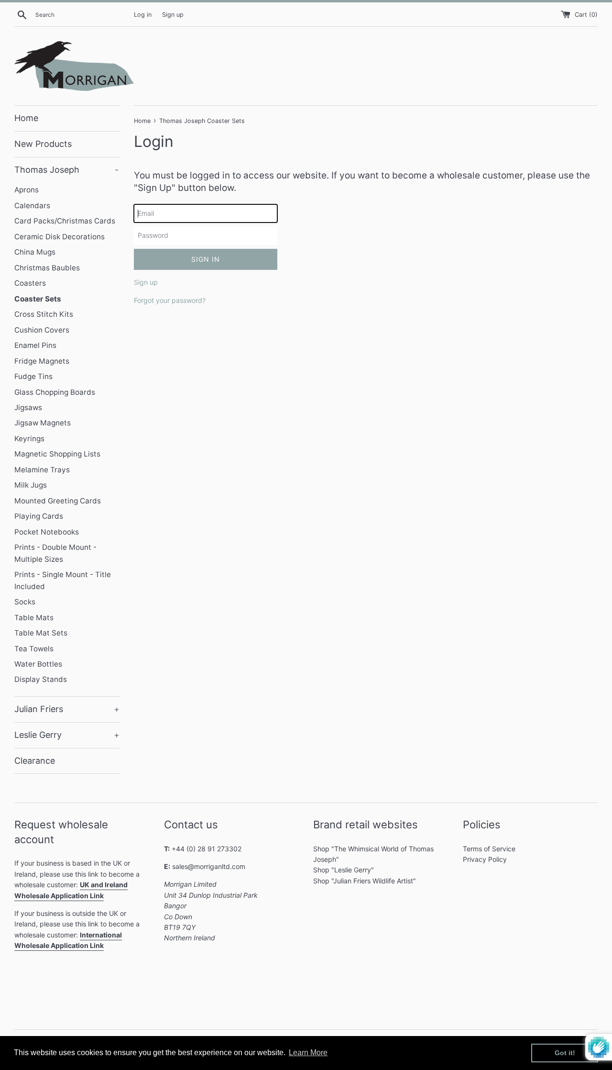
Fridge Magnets (41, 361)
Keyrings (29, 438)
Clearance (34, 761)
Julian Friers (67, 709)
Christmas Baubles (47, 267)
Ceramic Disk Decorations (59, 236)
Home (26, 118)
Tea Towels (34, 648)
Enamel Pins (35, 345)
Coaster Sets (37, 298)
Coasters (30, 283)
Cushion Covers (41, 329)
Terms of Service (489, 849)
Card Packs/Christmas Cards (64, 220)
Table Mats (34, 617)
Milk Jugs (30, 485)
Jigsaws (28, 407)
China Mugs (34, 251)
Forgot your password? (170, 300)
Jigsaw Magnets (42, 422)
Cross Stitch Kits (43, 314)
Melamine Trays (42, 469)
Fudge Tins (33, 376)
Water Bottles (38, 664)
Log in (143, 14)
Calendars (32, 205)
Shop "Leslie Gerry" (343, 870)
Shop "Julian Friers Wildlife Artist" (364, 881)
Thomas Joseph (66, 170)
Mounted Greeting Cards (57, 500)
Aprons (26, 189)
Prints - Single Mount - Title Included (62, 580)
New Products (43, 144)
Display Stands (40, 679)
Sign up (173, 14)
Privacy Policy (485, 859)
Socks (24, 601)
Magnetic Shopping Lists (57, 453)
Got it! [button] (565, 1053)
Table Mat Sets (40, 632)
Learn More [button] (308, 1052)
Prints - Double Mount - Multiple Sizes (55, 553)
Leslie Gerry (67, 735)
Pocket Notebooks (46, 531)
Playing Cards (38, 516)
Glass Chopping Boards (54, 392)
